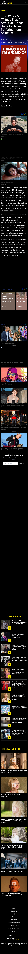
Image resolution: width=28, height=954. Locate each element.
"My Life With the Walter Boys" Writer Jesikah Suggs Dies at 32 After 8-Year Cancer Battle (19, 732)
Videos (14, 917)
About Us (14, 920)
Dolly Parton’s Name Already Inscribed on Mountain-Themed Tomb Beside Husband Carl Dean (19, 720)
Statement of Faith (14, 928)
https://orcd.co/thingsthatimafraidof (14, 94)
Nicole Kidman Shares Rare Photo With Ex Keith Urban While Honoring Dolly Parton (19, 659)
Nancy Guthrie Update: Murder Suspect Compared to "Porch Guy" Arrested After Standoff (19, 671)
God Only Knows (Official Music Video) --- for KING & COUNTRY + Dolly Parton (14, 821)
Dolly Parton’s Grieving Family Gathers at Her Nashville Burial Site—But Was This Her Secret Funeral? (18, 696)
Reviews (14, 911)
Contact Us (14, 931)
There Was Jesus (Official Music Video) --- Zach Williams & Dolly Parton (12, 847)
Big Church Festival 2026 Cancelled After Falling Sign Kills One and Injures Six (19, 708)
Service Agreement (14, 923)
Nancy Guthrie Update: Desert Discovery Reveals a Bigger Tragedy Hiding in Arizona (19, 647)
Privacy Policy (14, 925)
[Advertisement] (14, 606)
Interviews (14, 914)
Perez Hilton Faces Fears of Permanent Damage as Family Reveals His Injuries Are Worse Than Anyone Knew (19, 684)
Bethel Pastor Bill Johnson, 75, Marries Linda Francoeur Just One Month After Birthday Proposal (19, 623)
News (14, 908)
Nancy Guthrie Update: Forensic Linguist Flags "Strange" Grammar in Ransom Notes (18, 635)
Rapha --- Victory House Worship (12, 871)
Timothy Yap (7, 40)
